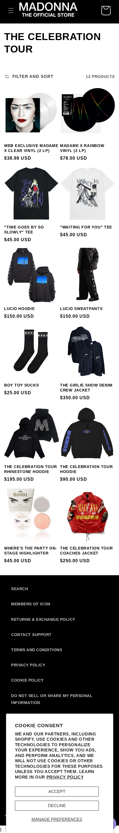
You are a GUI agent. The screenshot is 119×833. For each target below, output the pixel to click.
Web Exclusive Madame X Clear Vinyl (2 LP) (31, 148)
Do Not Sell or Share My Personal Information (51, 699)
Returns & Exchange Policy (43, 619)
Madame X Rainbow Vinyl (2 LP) (82, 148)
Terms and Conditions (36, 650)
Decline (57, 805)
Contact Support (31, 634)
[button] (11, 10)
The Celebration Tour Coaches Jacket (86, 550)
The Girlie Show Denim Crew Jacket (86, 387)
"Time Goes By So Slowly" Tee (24, 229)
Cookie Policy (27, 680)
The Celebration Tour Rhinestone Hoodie (30, 469)
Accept (56, 791)
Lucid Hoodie (19, 308)
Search (19, 589)
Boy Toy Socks (21, 385)
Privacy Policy (65, 777)
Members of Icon (30, 604)
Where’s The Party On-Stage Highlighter (30, 550)
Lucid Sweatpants (81, 308)
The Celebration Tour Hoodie (86, 469)
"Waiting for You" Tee (86, 227)
